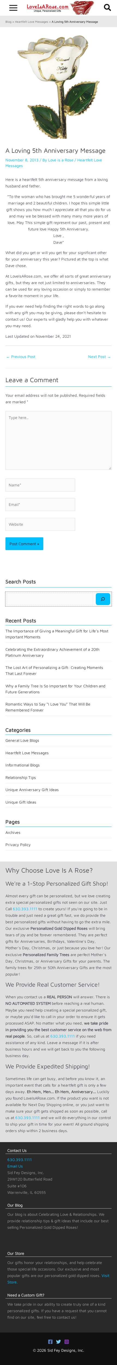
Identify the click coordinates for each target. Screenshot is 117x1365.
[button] (108, 8)
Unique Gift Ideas (20, 802)
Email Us (15, 1166)
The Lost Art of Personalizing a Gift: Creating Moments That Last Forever (54, 670)
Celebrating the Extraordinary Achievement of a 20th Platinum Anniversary (52, 652)
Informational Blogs (22, 765)
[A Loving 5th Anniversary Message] (58, 85)
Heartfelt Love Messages (31, 21)
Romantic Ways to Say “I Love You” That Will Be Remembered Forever (47, 707)
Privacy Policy (18, 844)
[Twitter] (58, 1341)
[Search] (103, 599)
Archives (12, 832)
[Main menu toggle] (13, 8)
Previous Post (20, 356)
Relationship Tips (20, 777)
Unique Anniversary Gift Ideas (32, 789)
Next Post (99, 356)
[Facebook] (50, 1341)
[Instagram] (66, 1341)
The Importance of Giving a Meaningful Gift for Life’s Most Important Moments (56, 634)
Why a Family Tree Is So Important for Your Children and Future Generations (55, 689)
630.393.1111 (25, 908)
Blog (8, 21)
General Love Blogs (22, 740)
